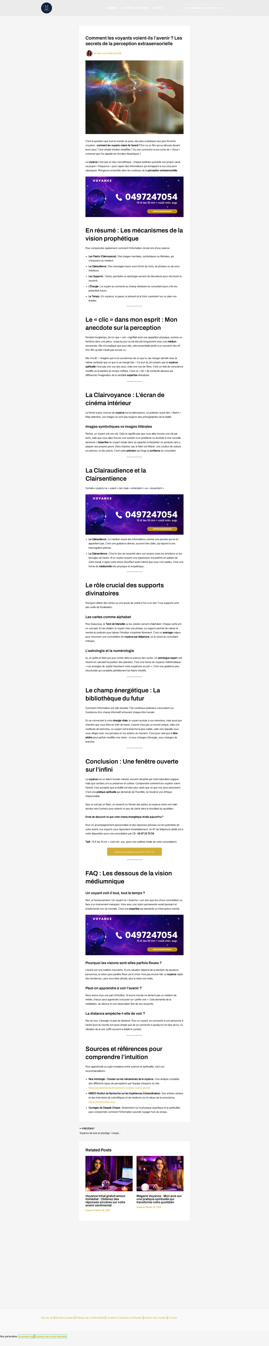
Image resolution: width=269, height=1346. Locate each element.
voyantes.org (26, 1336)
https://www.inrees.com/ (102, 1101)
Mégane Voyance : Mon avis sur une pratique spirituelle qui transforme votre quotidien (159, 1199)
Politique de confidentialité (90, 1317)
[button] (204, 8)
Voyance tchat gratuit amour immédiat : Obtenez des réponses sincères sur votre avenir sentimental (105, 1200)
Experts (158, 7)
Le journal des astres (135, 7)
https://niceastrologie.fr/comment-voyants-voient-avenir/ (119, 1087)
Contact (172, 1317)
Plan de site (47, 1317)
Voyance (89, 1210)
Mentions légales (64, 1317)
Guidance (111, 7)
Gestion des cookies (155, 1317)
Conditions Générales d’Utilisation (124, 1317)
